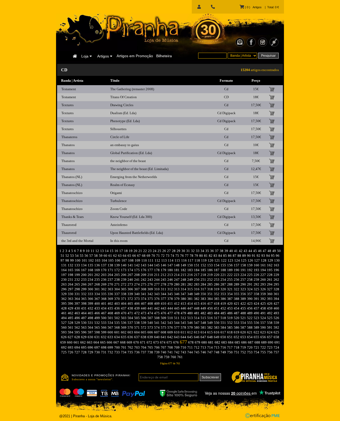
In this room (119, 241)
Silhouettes (118, 129)
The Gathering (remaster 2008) (132, 89)
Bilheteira (164, 56)
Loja (85, 56)
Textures (67, 105)
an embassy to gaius (124, 145)
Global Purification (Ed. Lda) (131, 153)
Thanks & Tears (72, 217)
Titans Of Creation (123, 97)
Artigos (103, 56)
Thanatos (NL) (71, 177)
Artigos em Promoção (135, 56)
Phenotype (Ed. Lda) (125, 121)
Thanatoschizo (72, 193)
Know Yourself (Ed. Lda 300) (131, 217)
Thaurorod (68, 225)
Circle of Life (119, 137)
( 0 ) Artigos (253, 7)
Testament (68, 89)
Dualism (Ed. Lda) (123, 113)
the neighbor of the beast (128, 161)
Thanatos (68, 145)
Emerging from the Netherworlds (133, 177)
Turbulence (118, 201)
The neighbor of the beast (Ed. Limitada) (139, 169)
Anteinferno (119, 225)
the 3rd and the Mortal (77, 241)
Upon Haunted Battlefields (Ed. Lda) (136, 233)
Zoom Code (118, 209)
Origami (116, 193)
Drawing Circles (121, 105)
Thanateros (69, 137)
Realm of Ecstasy (122, 185)
